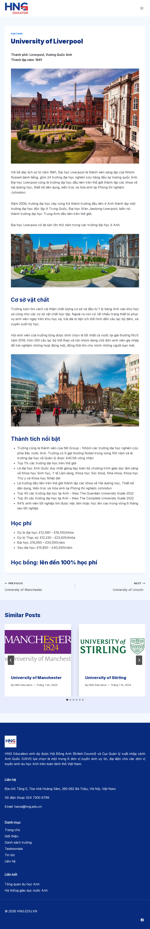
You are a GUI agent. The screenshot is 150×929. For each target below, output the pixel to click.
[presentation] (38, 646)
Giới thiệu (11, 836)
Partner (17, 33)
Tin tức (10, 855)
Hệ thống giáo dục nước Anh (26, 890)
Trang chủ (12, 830)
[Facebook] (142, 920)
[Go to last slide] (11, 660)
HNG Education (23, 685)
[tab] (67, 700)
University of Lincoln (129, 587)
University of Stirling (106, 677)
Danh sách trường (18, 842)
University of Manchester (24, 587)
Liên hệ (10, 861)
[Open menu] (141, 8)
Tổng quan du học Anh (22, 884)
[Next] (139, 660)
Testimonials (14, 849)
